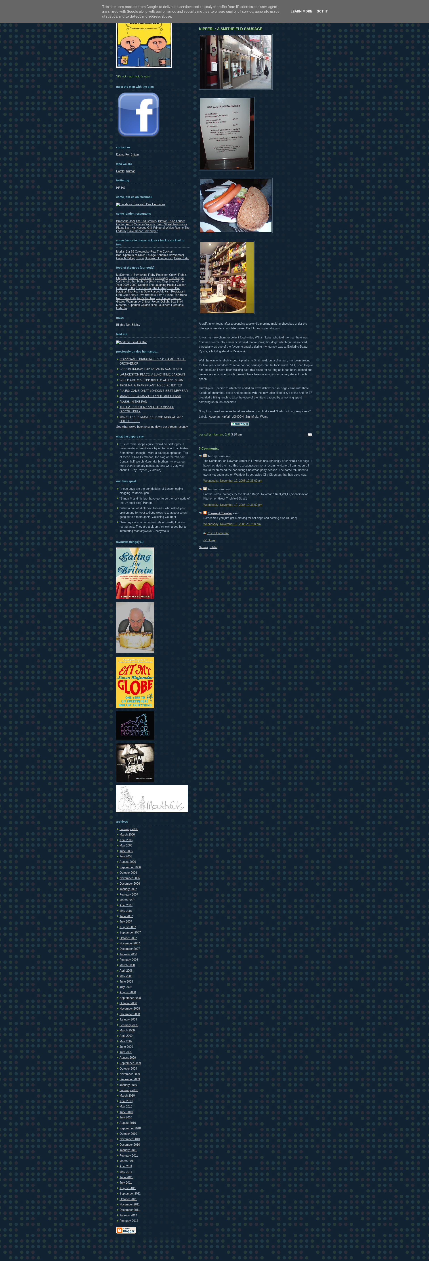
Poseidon (162, 274)
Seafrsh (176, 298)
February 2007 (129, 894)
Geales (120, 301)
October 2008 (128, 1003)
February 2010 (129, 1090)
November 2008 (130, 1008)
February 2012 (129, 1220)
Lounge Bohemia (157, 255)
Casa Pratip (181, 258)
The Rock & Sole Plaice (143, 291)
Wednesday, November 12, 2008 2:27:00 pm (232, 524)
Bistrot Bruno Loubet (171, 221)
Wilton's (150, 224)
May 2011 (126, 1172)
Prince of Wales (163, 227)
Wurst (264, 416)
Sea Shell (176, 301)
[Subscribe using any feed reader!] (131, 342)
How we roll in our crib (159, 258)
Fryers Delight (160, 301)
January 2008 (128, 954)
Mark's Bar (123, 251)
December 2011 (130, 1209)
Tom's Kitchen (146, 298)
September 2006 (130, 867)
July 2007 (126, 921)
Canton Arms (124, 224)
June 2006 (126, 851)
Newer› (203, 547)
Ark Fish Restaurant (172, 291)
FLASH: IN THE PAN (133, 401)
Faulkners (164, 305)
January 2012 (128, 1215)
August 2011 (128, 1188)
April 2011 (126, 1166)
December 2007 (130, 948)
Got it (322, 11)
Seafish (143, 284)
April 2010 (126, 1101)
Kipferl (225, 416)
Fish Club (122, 295)
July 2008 (126, 987)
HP (118, 187)
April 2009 (126, 1035)
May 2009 (126, 1041)
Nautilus (121, 291)
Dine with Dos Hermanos (148, 204)
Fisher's (133, 278)
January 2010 (128, 1085)
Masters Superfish (128, 305)
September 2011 (130, 1193)
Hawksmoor (176, 255)
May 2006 (126, 845)
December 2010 (130, 1144)
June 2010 (126, 1112)
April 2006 (126, 840)
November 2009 (130, 1074)
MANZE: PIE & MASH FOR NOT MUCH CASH (150, 396)
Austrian (214, 416)
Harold (120, 171)
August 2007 (128, 927)
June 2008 (126, 981)
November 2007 (130, 943)
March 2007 (127, 900)
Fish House (163, 298)
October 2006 (128, 872)
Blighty (120, 324)
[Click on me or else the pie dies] (135, 652)
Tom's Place (165, 295)
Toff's (131, 288)
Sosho (140, 258)
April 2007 (126, 905)
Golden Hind (149, 305)
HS (123, 187)
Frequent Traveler (220, 513)
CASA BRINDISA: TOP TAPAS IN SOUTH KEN (151, 369)
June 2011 (126, 1177)
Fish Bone (180, 295)
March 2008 (127, 965)
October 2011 (128, 1199)
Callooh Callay (125, 258)
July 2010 (126, 1117)
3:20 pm (236, 434)
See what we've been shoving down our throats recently (152, 426)
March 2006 (127, 834)
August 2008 (128, 992)
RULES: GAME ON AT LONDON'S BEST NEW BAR (154, 390)
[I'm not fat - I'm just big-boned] (135, 597)
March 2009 (127, 1030)
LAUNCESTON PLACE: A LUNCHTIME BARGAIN (152, 374)
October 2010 (128, 1133)
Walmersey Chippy (138, 301)
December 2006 (130, 883)
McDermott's (124, 274)
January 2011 (128, 1150)
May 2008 (126, 976)
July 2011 (126, 1182)
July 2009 (126, 1052)
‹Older (213, 547)
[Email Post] (309, 435)
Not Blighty (133, 324)
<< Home (209, 540)
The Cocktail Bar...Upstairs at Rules (144, 253)
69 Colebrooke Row (143, 251)
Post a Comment (218, 533)
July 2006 (126, 856)
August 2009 (128, 1057)
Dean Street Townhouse (171, 224)
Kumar (130, 171)
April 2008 (126, 970)
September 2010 (130, 1128)
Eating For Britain (127, 154)
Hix (133, 227)
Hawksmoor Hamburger (142, 231)
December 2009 (130, 1079)
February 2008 (129, 959)
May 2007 (126, 911)
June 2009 (126, 1046)
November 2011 (130, 1204)
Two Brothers (147, 295)
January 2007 (128, 889)
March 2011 (127, 1161)
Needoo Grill (144, 227)
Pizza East (123, 227)
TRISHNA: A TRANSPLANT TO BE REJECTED (151, 385)
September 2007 (130, 932)
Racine (179, 227)
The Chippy (146, 278)
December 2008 (130, 1014)
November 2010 (130, 1139)
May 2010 (126, 1106)
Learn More (301, 11)
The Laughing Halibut (162, 284)
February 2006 (129, 829)
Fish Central (143, 288)
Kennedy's (161, 278)
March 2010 (127, 1095)
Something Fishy (144, 274)
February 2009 (129, 1025)
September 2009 (130, 1063)
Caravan (139, 224)
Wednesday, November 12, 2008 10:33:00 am (232, 480)
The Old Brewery (146, 221)
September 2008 (130, 998)
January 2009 (128, 1019)
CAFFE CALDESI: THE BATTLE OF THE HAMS (151, 380)
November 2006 (130, 878)
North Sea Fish (126, 298)
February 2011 (129, 1155)
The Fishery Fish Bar (166, 288)
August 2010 (128, 1122)
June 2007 (126, 916)
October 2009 (128, 1068)
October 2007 (128, 938)
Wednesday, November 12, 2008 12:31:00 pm (232, 504)
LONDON (237, 416)
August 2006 (128, 861)
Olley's (133, 295)
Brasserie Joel (125, 221)
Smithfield (251, 416)
